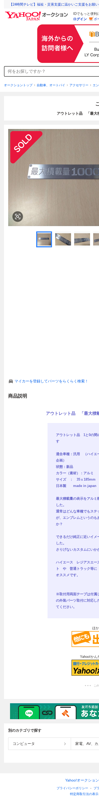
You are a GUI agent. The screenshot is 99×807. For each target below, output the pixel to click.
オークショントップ (18, 85)
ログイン (80, 19)
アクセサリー (78, 85)
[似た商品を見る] (17, 216)
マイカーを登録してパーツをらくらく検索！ (51, 381)
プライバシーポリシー (72, 788)
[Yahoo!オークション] (37, 13)
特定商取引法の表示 (84, 794)
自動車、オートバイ (51, 85)
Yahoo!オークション (82, 780)
